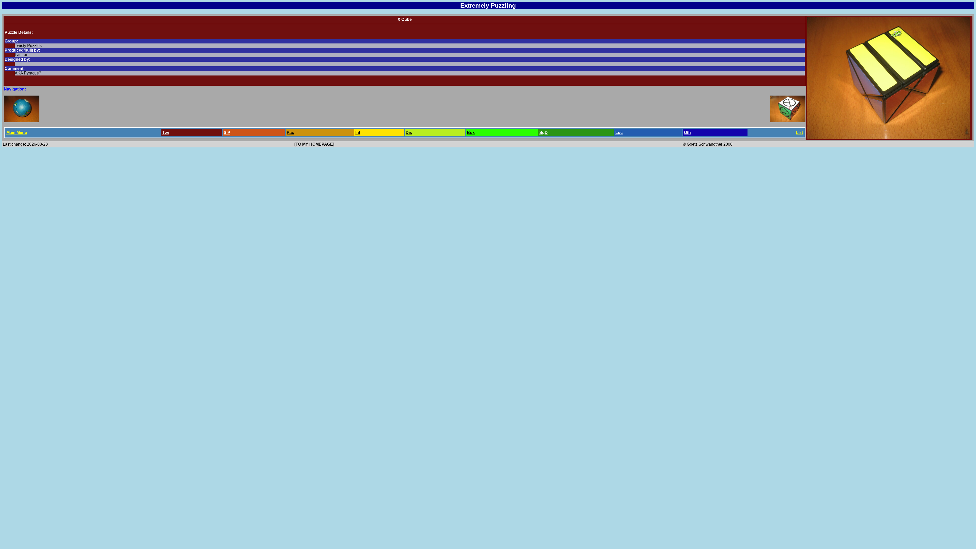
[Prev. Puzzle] (21, 121)
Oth (687, 132)
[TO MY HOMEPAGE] (314, 144)
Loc (619, 132)
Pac (290, 132)
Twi (165, 132)
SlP (227, 132)
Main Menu (16, 132)
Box (471, 132)
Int (357, 132)
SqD (543, 132)
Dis (409, 132)
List (799, 132)
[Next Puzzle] (787, 121)
